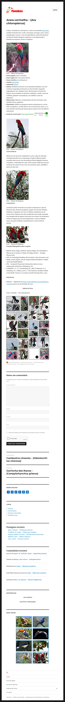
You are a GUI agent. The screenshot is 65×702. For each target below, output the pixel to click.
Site (7, 424)
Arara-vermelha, (30, 364)
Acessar (10, 508)
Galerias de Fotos (11, 688)
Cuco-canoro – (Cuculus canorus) (18, 539)
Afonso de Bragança (14, 362)
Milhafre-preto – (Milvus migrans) (19, 536)
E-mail (8, 416)
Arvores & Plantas (11, 684)
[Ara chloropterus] (27, 57)
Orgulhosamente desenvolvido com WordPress (37, 697)
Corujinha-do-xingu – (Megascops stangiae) (22, 532)
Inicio (8, 677)
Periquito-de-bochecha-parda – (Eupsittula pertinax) (29, 553)
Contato (9, 692)
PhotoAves (9, 697)
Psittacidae (45, 30)
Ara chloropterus (21, 364)
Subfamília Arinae (11, 364)
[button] (64, 1)
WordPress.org (12, 515)
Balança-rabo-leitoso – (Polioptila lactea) (27, 559)
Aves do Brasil (10, 680)
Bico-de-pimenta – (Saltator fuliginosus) (28, 580)
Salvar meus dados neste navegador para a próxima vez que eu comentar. (27, 432)
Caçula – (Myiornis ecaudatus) (26, 566)
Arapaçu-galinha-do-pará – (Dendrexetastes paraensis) (26, 534)
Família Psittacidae (38, 362)
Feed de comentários (14, 513)
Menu (55, 10)
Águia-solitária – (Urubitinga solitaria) (20, 530)
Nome (8, 409)
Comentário (11, 385)
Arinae (16, 84)
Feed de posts (12, 511)
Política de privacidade (18, 697)
